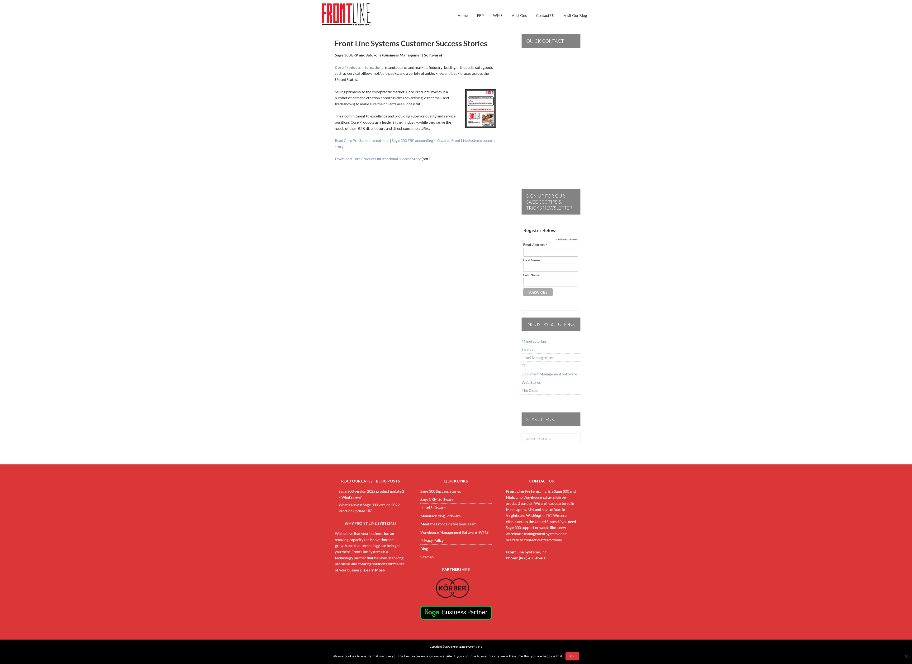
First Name (531, 260)
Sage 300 (561, 491)
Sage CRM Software (436, 499)
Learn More (374, 570)
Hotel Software (433, 507)
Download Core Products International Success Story (378, 158)
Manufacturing (534, 341)
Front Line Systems (359, 14)
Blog (424, 548)
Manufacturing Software (440, 516)
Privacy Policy (432, 540)
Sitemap (427, 557)
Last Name (531, 275)
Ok (572, 656)
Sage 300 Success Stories (440, 491)
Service (527, 349)
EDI (525, 365)
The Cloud (530, 390)
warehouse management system (532, 533)
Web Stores (531, 382)
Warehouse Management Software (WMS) (454, 532)
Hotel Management (538, 357)
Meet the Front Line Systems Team (448, 524)
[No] (906, 656)
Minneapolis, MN (520, 509)
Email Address (535, 245)
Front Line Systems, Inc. (526, 491)
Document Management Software (549, 374)
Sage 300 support (520, 527)
